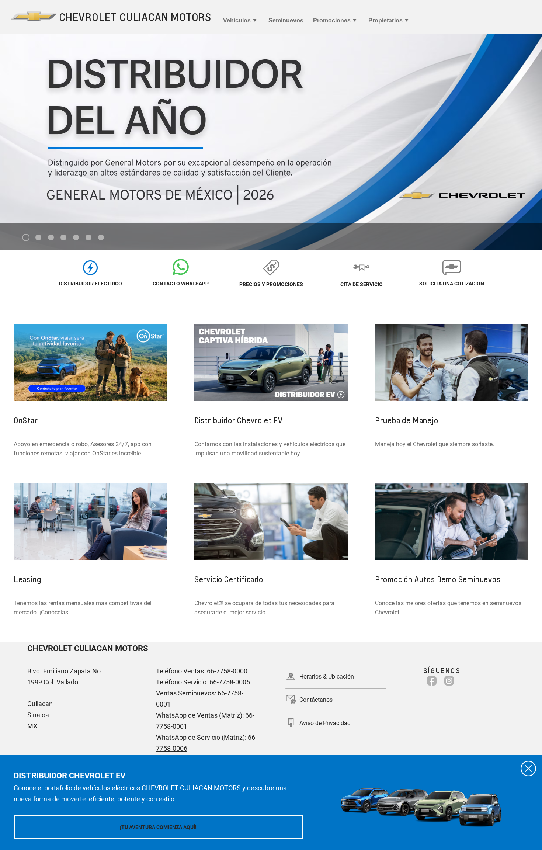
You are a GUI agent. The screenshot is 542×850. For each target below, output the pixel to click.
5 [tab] (76, 237)
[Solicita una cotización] (452, 267)
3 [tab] (51, 237)
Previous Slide (11, 128)
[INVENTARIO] (90, 267)
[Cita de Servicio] (361, 267)
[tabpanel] (271, 142)
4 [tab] (64, 237)
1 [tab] (26, 238)
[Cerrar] (528, 768)
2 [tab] (39, 237)
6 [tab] (89, 237)
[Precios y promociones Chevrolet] (271, 267)
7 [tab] (101, 237)
